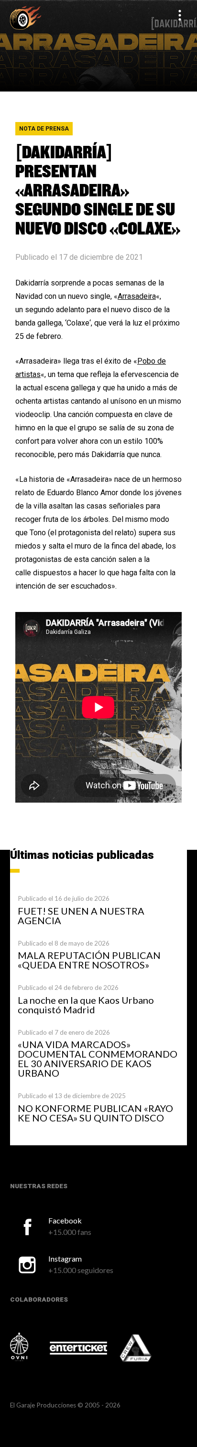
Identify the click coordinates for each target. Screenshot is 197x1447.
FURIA (148, 1349)
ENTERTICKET (78, 1348)
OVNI (29, 1347)
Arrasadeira (137, 296)
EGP (25, 17)
